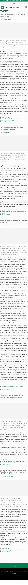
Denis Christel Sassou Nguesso (12, 211)
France (12, 118)
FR (14, 3)
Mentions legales (14, 566)
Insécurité (21, 211)
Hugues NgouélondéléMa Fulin (7, 462)
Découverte (12, 386)
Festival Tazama (19, 386)
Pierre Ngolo (24, 118)
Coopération (8, 118)
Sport (7, 459)
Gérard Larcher (18, 118)
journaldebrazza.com (17, 571)
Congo (6, 550)
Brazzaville (7, 386)
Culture (7, 385)
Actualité (8, 117)
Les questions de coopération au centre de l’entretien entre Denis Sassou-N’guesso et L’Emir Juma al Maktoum (13, 472)
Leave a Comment (6, 122)
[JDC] (10, 7)
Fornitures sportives (22, 461)
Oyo (25, 211)
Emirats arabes (18, 550)
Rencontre (2, 120)
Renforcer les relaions (10, 120)
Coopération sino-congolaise (11, 461)
